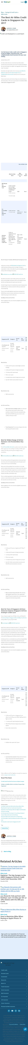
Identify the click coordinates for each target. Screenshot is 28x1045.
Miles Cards (4, 14)
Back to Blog (7, 851)
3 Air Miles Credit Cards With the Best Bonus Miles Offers (12, 806)
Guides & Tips (5, 828)
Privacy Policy (22, 1024)
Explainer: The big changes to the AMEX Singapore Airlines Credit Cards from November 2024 (13, 877)
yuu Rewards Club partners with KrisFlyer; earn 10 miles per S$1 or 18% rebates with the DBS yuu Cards (14, 899)
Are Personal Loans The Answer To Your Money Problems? (12, 813)
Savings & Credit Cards (11, 12)
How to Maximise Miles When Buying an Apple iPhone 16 (12, 917)
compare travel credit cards (9, 775)
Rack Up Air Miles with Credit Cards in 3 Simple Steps (11, 816)
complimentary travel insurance (7, 74)
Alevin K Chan (11, 28)
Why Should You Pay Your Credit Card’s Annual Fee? (11, 808)
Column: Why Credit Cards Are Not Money (9, 814)
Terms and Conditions (13, 1024)
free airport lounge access (15, 72)
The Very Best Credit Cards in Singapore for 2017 (11, 821)
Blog (2, 12)
